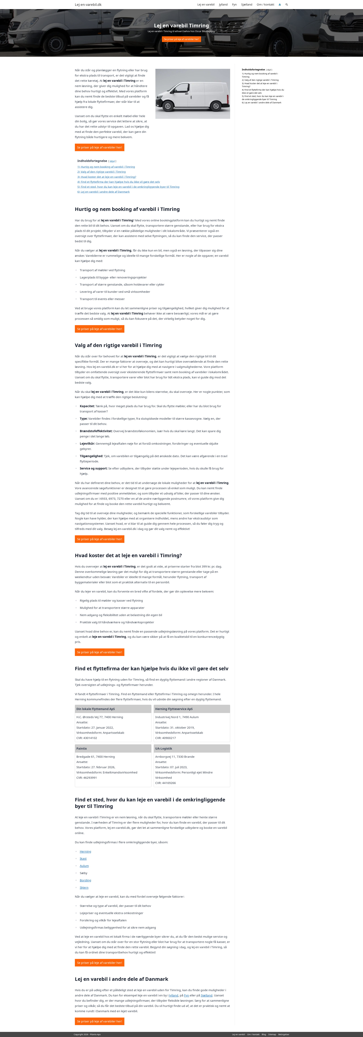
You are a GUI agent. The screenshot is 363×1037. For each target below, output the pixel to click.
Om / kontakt (265, 4)
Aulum (84, 866)
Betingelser (283, 1034)
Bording (85, 880)
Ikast (83, 858)
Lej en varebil (206, 4)
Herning (85, 851)
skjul (112, 161)
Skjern (84, 887)
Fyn (234, 4)
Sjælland (246, 4)
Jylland (223, 4)
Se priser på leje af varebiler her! (181, 39)
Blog (264, 1034)
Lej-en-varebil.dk (88, 4)
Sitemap (272, 1034)
